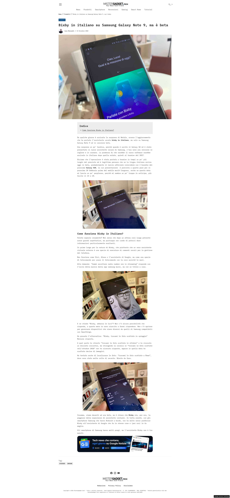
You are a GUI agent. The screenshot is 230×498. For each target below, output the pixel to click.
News (78, 10)
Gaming (125, 10)
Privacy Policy (114, 486)
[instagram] (115, 473)
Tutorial (148, 10)
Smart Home (136, 10)
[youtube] (119, 473)
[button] (170, 4)
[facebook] (111, 473)
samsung (69, 463)
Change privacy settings (221, 496)
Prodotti (88, 10)
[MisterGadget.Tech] (115, 4)
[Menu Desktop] (60, 4)
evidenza (62, 463)
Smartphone (100, 10)
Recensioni (113, 10)
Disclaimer (128, 486)
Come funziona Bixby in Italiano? (98, 130)
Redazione (101, 486)
